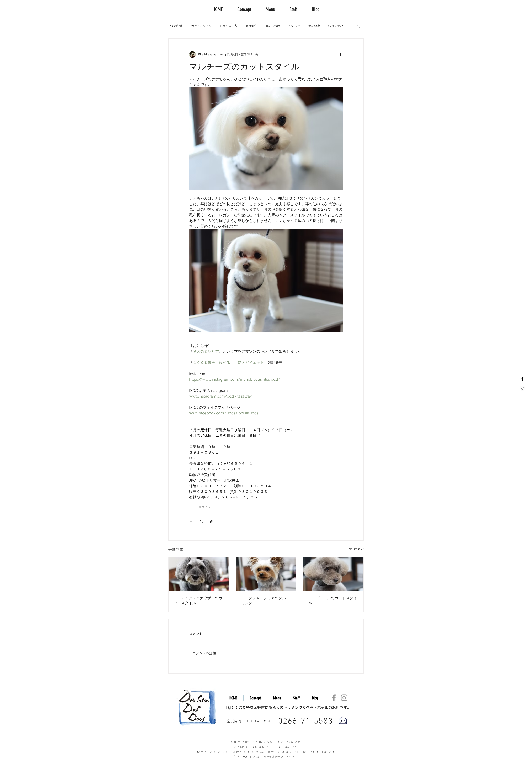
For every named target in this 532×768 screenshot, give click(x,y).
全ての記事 (175, 25)
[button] (358, 26)
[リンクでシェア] (211, 521)
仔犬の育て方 (228, 25)
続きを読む (335, 25)
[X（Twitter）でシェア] (201, 521)
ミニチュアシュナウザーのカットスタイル (198, 600)
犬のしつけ (273, 25)
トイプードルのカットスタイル (332, 600)
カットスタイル (201, 25)
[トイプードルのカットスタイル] (333, 574)
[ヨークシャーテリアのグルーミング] (266, 574)
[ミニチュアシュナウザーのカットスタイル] (199, 574)
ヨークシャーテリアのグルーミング (265, 600)
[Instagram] (344, 697)
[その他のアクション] (340, 54)
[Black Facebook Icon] (522, 379)
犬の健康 (314, 25)
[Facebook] (334, 697)
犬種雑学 (251, 25)
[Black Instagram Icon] (522, 388)
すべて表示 (356, 549)
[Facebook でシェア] (191, 521)
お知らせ (294, 25)
